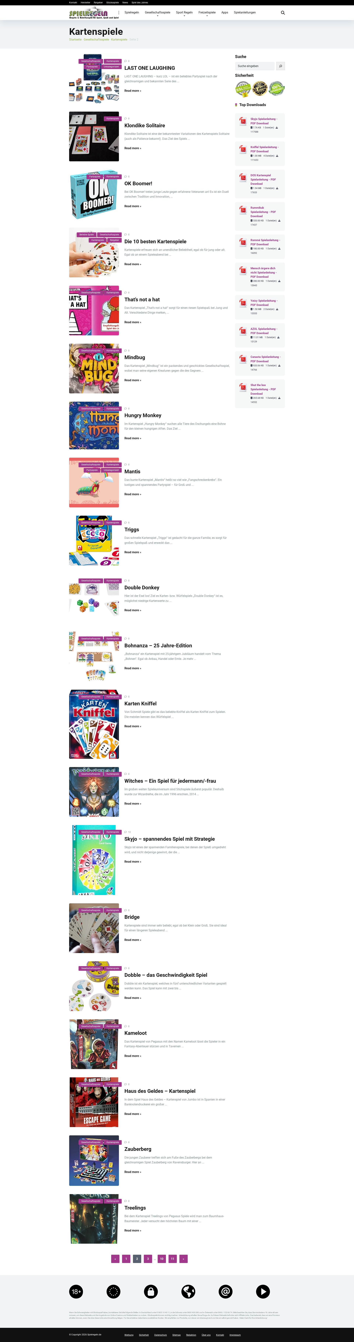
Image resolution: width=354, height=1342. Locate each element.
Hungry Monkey (142, 415)
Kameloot (135, 1033)
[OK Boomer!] (94, 194)
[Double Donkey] (94, 598)
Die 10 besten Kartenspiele (155, 241)
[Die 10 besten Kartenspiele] (94, 252)
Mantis (132, 472)
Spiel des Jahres (140, 2)
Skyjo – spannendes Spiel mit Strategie (169, 839)
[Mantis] (94, 482)
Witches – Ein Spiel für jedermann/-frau (170, 781)
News (125, 2)
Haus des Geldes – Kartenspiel (159, 1091)
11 (172, 1259)
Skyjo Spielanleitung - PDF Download (264, 121)
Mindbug (134, 357)
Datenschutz (160, 1335)
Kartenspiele (119, 39)
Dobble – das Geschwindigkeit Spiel (165, 975)
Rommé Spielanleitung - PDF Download (265, 242)
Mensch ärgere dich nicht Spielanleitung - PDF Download (264, 272)
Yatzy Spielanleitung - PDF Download (264, 303)
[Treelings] (94, 1219)
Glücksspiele (112, 2)
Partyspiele (92, 66)
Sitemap (176, 1335)
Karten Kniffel (140, 704)
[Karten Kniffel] (94, 724)
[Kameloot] (94, 1044)
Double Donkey (141, 588)
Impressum (235, 1335)
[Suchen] (280, 66)
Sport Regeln (184, 12)
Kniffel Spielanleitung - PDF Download (265, 149)
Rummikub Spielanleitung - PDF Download (263, 212)
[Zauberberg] (94, 1160)
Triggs (131, 530)
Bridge (132, 917)
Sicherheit (144, 1335)
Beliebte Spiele (86, 234)
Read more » (132, 90)
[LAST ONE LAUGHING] (94, 78)
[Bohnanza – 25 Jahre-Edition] (94, 656)
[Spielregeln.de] (94, 12)
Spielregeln (132, 12)
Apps (224, 12)
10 (161, 1259)
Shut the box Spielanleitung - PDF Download (263, 389)
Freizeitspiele (207, 12)
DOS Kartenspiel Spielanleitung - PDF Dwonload (263, 179)
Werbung (128, 1335)
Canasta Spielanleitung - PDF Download (266, 359)
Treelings (135, 1208)
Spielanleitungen (245, 12)
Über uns (206, 1335)
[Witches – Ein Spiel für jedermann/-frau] (94, 792)
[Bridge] (94, 928)
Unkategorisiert (111, 66)
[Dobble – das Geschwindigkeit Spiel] (94, 986)
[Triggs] (94, 540)
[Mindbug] (94, 368)
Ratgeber (98, 2)
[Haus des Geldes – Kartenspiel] (94, 1102)
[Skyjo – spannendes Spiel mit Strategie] (94, 860)
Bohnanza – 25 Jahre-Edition (158, 646)
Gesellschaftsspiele (157, 12)
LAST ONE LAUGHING (149, 68)
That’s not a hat (142, 300)
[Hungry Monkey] (94, 425)
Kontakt (73, 2)
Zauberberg (137, 1149)
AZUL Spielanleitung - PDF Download (264, 331)
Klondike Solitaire (144, 125)
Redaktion (191, 1335)
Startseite (75, 39)
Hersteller (85, 2)
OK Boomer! (138, 183)
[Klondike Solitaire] (94, 136)
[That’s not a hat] (94, 310)
